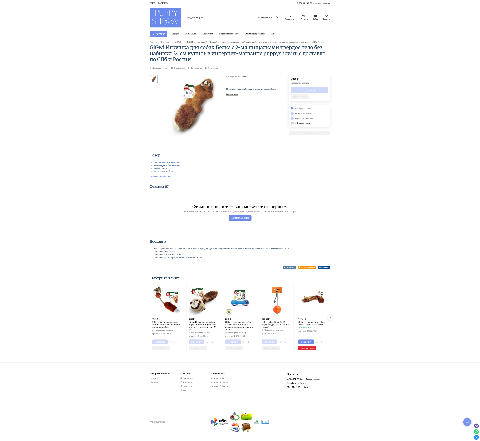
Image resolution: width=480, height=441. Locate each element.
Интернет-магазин (160, 374)
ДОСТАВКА (163, 3)
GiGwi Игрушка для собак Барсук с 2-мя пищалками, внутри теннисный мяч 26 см (202, 326)
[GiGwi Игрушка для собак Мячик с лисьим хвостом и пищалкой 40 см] (167, 301)
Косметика (207, 34)
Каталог (154, 378)
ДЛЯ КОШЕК (191, 34)
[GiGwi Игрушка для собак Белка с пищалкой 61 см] (313, 301)
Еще (273, 34)
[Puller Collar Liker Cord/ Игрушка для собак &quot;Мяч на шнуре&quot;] (276, 301)
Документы (186, 386)
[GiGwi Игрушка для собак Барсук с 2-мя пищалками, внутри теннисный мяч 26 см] (203, 301)
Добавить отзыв (159, 68)
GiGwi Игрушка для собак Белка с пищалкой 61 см (311, 323)
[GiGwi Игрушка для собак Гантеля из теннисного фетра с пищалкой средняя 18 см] (240, 301)
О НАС (152, 3)
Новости (184, 390)
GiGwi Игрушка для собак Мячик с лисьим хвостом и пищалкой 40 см (166, 324)
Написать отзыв (240, 217)
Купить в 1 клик (299, 97)
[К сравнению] (175, 341)
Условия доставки (220, 382)
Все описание (232, 94)
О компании (186, 378)
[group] (192, 112)
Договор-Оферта (219, 386)
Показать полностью (160, 176)
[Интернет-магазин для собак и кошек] (165, 17)
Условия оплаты (219, 378)
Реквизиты (186, 382)
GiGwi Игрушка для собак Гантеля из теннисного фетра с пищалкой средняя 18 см (239, 326)
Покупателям (218, 374)
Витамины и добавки (229, 34)
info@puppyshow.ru (297, 383)
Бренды (175, 34)
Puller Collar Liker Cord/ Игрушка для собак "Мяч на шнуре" (276, 324)
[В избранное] (170, 341)
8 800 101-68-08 (304, 3)
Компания (185, 374)
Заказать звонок (323, 3)
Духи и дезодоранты (255, 34)
